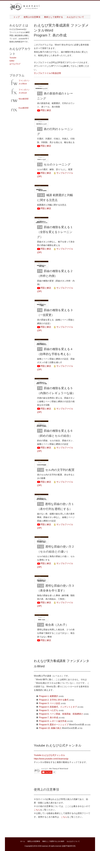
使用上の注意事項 (32, 17)
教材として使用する (53, 17)
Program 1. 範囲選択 (48, 696)
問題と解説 (45, 110)
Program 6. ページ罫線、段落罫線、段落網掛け (61, 714)
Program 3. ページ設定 (49, 703)
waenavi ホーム (25, 6)
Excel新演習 (24, 108)
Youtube (13, 58)
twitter (12, 61)
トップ (16, 17)
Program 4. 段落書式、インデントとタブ (58, 707)
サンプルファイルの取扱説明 (47, 73)
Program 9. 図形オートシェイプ (53, 724)
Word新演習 (24, 99)
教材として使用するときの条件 (53, 841)
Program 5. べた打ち (48, 710)
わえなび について (75, 17)
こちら (37, 810)
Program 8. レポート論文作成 (52, 721)
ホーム (22, 841)
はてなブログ (15, 64)
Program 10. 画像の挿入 (50, 728)
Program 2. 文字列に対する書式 (53, 700)
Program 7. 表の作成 (48, 717)
